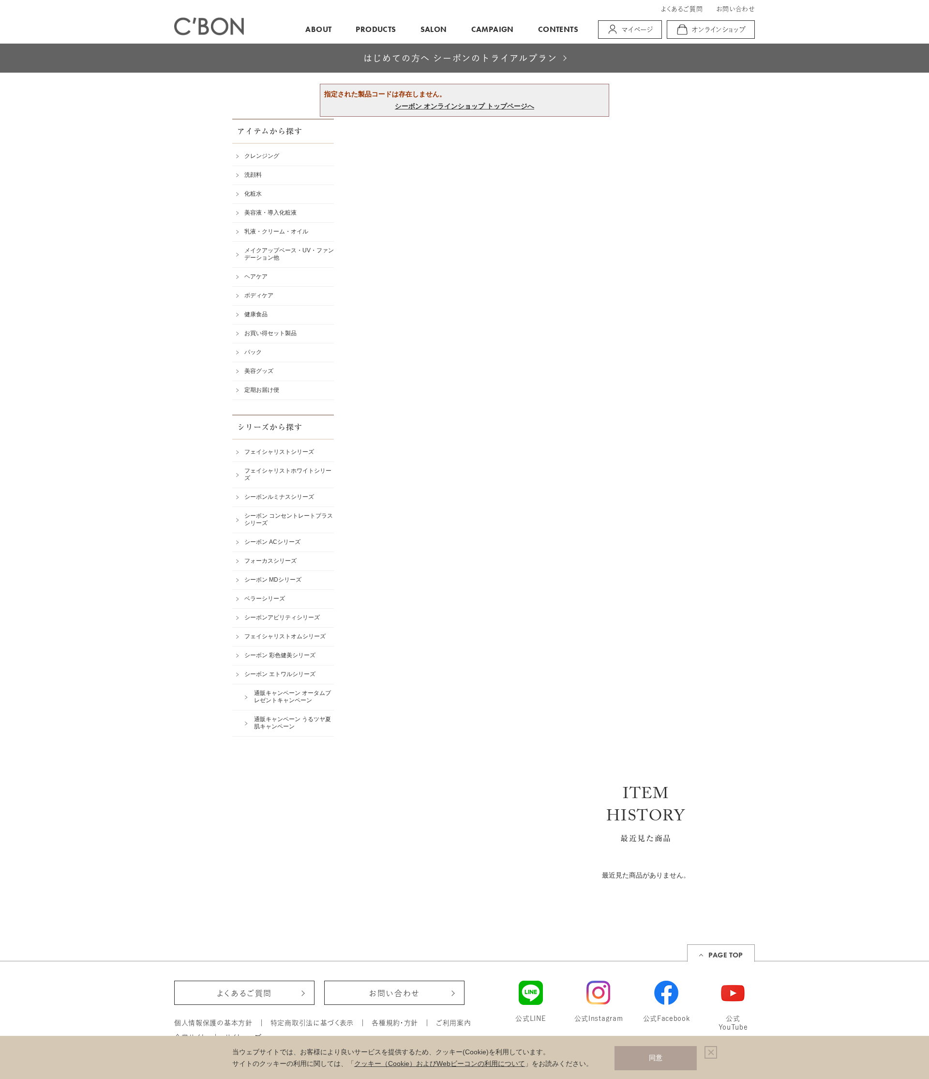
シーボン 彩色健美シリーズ (279, 655)
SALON (433, 29)
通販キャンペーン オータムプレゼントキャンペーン (292, 697)
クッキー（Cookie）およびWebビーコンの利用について (439, 1063)
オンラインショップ (719, 29)
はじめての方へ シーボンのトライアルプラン (460, 58)
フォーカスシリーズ (270, 560)
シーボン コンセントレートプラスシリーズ (288, 519)
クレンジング (261, 156)
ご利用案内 (453, 1022)
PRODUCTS (376, 29)
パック (253, 352)
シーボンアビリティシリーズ (282, 617)
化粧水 (253, 193)
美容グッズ (258, 371)
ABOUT (318, 29)
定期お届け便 (261, 389)
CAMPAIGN (492, 29)
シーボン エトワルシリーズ (279, 674)
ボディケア (258, 295)
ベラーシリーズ (264, 598)
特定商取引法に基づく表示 (312, 1022)
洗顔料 (253, 174)
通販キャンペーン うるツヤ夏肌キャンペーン (292, 723)
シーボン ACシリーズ (272, 542)
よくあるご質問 (682, 9)
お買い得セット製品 (270, 333)
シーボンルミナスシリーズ (279, 496)
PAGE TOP (725, 955)
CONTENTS (558, 29)
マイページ (637, 29)
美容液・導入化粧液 (270, 212)
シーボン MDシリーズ (272, 579)
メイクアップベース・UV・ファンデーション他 (289, 254)
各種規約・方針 (395, 1022)
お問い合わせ (735, 9)
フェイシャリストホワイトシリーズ (287, 474)
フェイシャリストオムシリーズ (285, 636)
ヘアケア (256, 276)
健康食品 (256, 314)
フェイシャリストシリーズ (279, 451)
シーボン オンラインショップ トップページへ (464, 106)
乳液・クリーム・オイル (276, 231)
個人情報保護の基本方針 (213, 1022)
